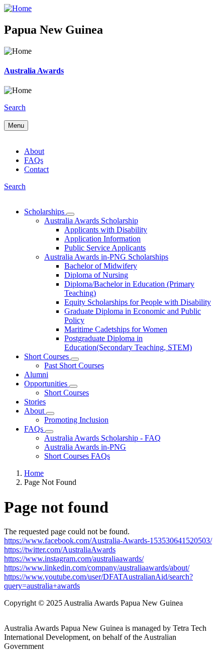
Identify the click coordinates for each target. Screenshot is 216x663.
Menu (16, 125)
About (34, 151)
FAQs (33, 160)
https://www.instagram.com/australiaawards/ (74, 558)
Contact (36, 169)
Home (34, 473)
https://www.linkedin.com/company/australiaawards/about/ (96, 567)
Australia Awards (34, 70)
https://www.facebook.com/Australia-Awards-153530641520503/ (108, 540)
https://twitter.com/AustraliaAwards (60, 549)
